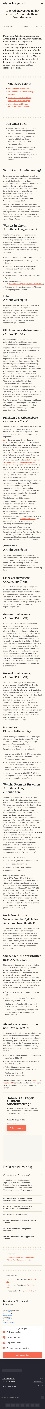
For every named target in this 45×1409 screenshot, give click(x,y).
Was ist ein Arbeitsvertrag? (19, 88)
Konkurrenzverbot (36, 284)
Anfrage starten (16, 1128)
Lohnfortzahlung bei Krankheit (24, 462)
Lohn (5, 440)
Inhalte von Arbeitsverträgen (19, 97)
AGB (41, 1378)
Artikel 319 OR (29, 1291)
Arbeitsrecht (8, 26)
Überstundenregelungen (18, 284)
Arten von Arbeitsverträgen (19, 101)
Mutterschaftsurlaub (27, 519)
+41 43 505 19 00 (9, 1386)
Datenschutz (38, 1382)
